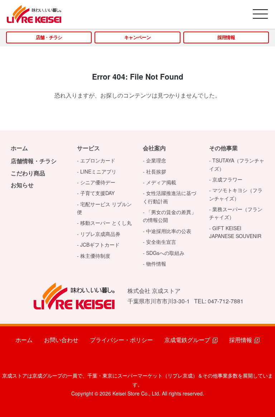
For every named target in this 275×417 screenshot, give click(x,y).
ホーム (19, 148)
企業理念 (156, 160)
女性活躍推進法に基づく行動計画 (169, 196)
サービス (88, 148)
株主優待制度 (95, 255)
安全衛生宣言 (161, 241)
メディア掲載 (161, 182)
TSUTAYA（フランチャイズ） (236, 164)
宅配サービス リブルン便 (104, 207)
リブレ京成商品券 (100, 233)
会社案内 (154, 148)
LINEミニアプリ (98, 171)
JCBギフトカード (100, 244)
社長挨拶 (156, 171)
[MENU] (260, 14)
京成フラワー (227, 179)
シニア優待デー (97, 182)
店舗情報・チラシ (34, 161)
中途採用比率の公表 (168, 230)
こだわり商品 (28, 173)
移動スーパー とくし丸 (106, 222)
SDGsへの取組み (165, 252)
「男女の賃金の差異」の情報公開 (169, 215)
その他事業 (223, 148)
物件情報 (156, 263)
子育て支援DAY (97, 192)
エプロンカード (97, 160)
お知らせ (22, 185)
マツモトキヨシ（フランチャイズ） (235, 194)
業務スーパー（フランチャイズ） (235, 213)
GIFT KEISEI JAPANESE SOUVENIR (235, 232)
